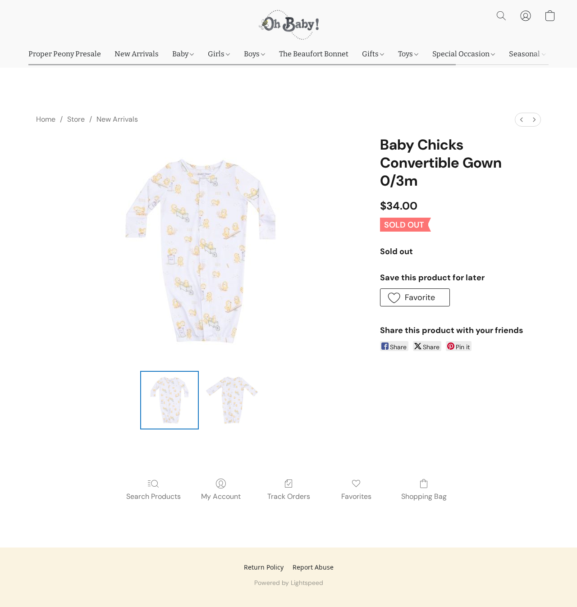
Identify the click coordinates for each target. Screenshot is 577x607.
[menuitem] (521, 119)
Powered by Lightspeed (288, 583)
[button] (288, 25)
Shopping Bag (424, 496)
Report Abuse (313, 567)
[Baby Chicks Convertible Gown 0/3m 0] (169, 400)
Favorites (356, 496)
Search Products (153, 496)
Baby (181, 54)
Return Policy (264, 567)
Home (45, 119)
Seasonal (525, 54)
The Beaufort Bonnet (313, 54)
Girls (217, 54)
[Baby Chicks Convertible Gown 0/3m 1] (231, 400)
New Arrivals (136, 54)
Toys (406, 54)
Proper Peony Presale (64, 54)
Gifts (371, 54)
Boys (252, 54)
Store (76, 119)
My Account (221, 496)
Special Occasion (461, 54)
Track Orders (288, 496)
